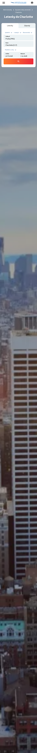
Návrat (23, 54)
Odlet (7, 54)
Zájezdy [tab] (27, 25)
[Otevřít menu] (4, 3)
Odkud (8, 36)
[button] (9, 32)
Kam (7, 43)
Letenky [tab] (10, 25)
